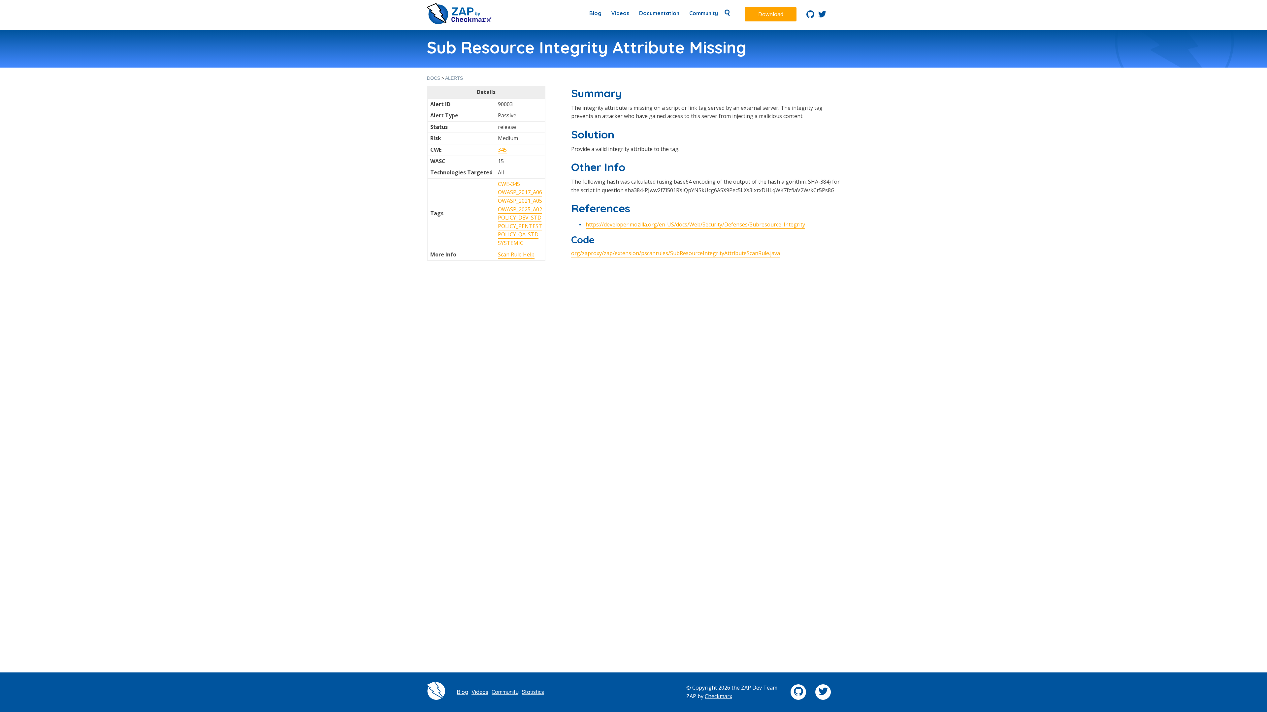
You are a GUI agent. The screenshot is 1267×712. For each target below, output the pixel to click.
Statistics (533, 692)
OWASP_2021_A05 (520, 200)
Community (703, 13)
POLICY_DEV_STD (519, 217)
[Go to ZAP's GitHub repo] (810, 16)
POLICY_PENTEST (520, 226)
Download (770, 14)
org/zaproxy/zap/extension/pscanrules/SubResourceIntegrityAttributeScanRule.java (675, 253)
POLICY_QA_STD (518, 234)
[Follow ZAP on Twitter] (822, 16)
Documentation (659, 13)
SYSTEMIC (510, 243)
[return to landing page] (459, 22)
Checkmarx (718, 696)
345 (502, 149)
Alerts (454, 78)
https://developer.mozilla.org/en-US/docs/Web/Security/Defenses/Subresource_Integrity (695, 224)
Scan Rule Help (516, 254)
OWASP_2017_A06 (520, 192)
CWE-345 (509, 184)
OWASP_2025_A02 (520, 209)
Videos (620, 13)
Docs (433, 78)
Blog (595, 13)
